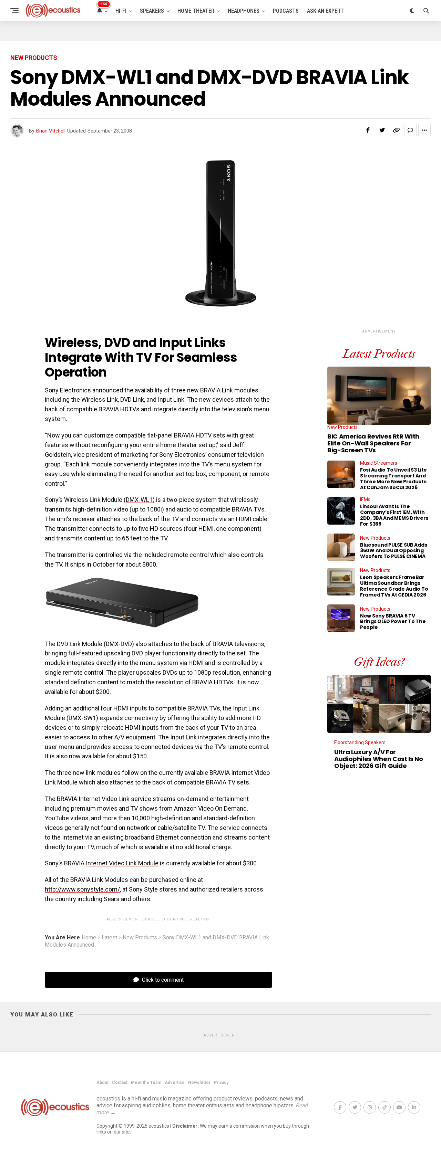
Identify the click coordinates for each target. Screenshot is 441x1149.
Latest (109, 937)
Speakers (152, 11)
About (102, 1082)
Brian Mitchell (50, 131)
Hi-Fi (120, 11)
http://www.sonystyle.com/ (82, 889)
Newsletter (199, 1082)
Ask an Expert (325, 11)
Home (89, 937)
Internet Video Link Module (122, 863)
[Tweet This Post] (382, 130)
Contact (119, 1082)
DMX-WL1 (139, 499)
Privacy (221, 1082)
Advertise (175, 1082)
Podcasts (286, 11)
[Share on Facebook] (368, 130)
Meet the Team (146, 1082)
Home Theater (195, 11)
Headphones (243, 11)
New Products (140, 937)
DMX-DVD (119, 643)
